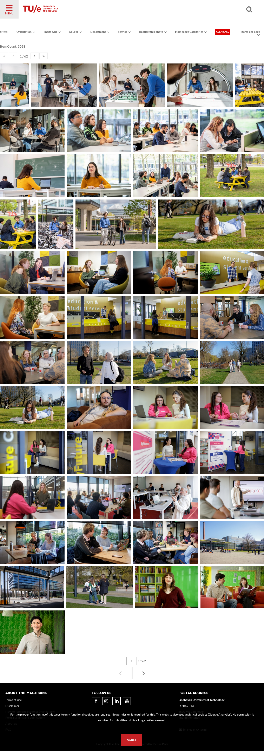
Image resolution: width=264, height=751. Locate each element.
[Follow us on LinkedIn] (116, 701)
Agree (131, 739)
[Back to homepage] (70, 9)
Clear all (222, 31)
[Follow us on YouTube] (127, 701)
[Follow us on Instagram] (106, 701)
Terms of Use (13, 700)
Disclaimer (12, 706)
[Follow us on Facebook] (96, 701)
